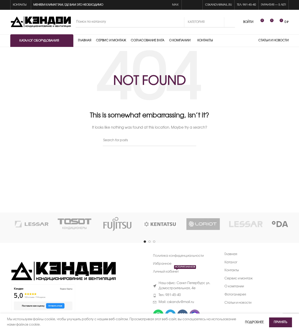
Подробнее (254, 322)
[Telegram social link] (197, 5)
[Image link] (63, 271)
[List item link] (185, 295)
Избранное (162, 263)
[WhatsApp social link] (186, 5)
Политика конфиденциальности (178, 255)
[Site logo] (40, 22)
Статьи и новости (237, 302)
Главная (230, 254)
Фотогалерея (235, 294)
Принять (280, 322)
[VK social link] (192, 5)
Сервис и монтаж (238, 278)
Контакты (231, 270)
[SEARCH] (229, 22)
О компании (234, 286)
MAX (175, 5)
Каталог (230, 262)
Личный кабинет (174, 270)
